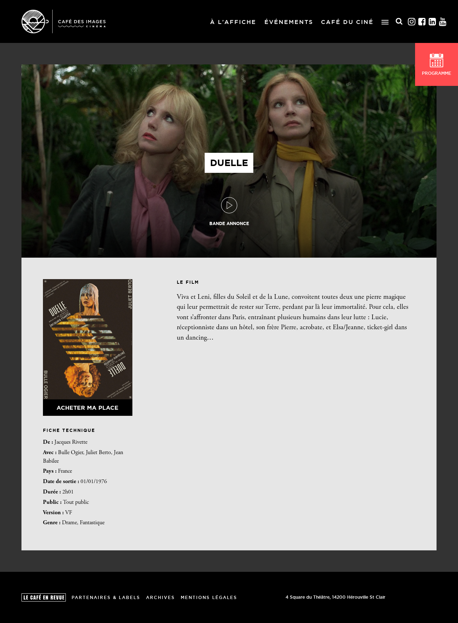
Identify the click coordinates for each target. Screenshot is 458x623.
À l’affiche (233, 22)
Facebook (422, 21)
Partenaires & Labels (106, 597)
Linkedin (432, 21)
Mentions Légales (209, 597)
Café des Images (63, 21)
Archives (160, 597)
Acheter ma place (87, 407)
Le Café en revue (43, 597)
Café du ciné (347, 22)
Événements (288, 22)
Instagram (412, 21)
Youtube (443, 21)
